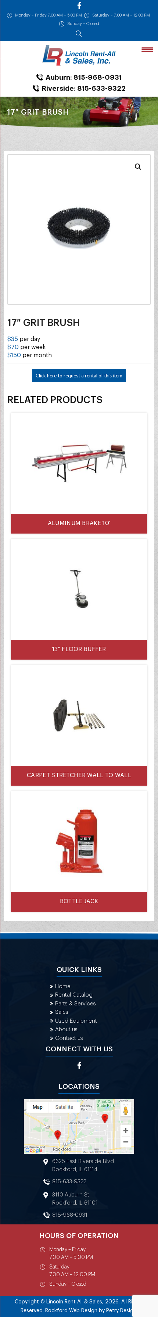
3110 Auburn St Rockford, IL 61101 (75, 1199)
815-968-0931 (69, 1215)
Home (63, 986)
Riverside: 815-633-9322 (84, 88)
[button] (138, 166)
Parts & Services (75, 1003)
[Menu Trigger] (147, 49)
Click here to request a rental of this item (79, 375)
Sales (61, 1012)
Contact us (69, 1038)
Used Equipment (76, 1021)
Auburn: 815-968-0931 (84, 77)
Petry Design (121, 1310)
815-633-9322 (69, 1181)
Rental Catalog (74, 995)
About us (66, 1029)
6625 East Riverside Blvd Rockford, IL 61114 (83, 1165)
